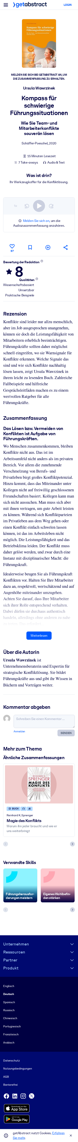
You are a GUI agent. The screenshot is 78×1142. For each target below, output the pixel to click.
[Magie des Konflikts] (39, 784)
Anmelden (19, 731)
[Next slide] (72, 844)
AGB (6, 1076)
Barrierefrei (10, 1084)
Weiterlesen (39, 636)
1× (15, 206)
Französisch (11, 1034)
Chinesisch (10, 1018)
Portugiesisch (12, 1026)
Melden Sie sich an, (36, 221)
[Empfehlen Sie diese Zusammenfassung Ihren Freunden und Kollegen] (66, 247)
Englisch (8, 986)
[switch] (39, 206)
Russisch (9, 1010)
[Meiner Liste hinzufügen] (48, 247)
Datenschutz (11, 1060)
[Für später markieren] (30, 247)
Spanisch (9, 1002)
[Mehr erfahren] (42, 261)
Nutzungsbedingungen (17, 1068)
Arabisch (8, 1042)
